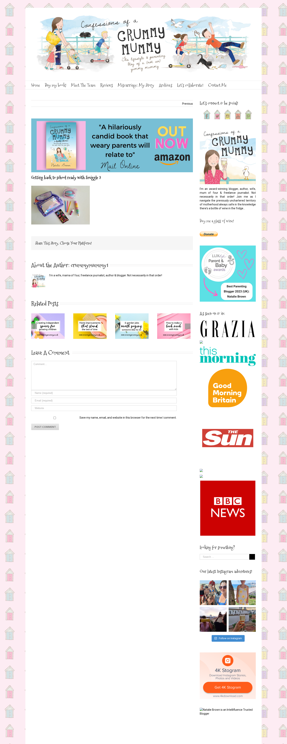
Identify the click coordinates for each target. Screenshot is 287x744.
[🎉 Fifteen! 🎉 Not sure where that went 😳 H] (242, 592)
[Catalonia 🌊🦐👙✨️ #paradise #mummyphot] (213, 592)
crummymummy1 (89, 265)
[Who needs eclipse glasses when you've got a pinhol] (213, 619)
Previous (187, 103)
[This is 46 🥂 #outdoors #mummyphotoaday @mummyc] (242, 619)
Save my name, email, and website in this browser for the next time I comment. (127, 417)
